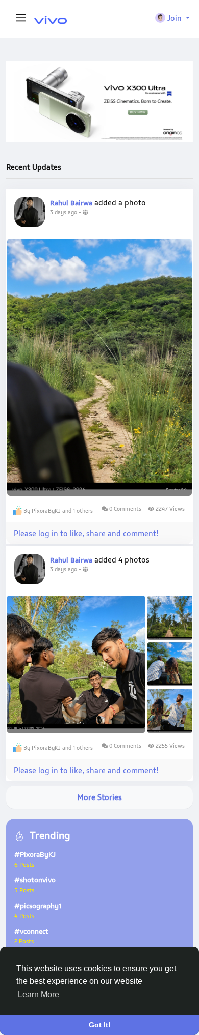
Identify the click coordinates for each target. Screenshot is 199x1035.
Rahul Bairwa (71, 202)
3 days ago (63, 212)
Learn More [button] (38, 994)
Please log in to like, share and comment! (86, 533)
